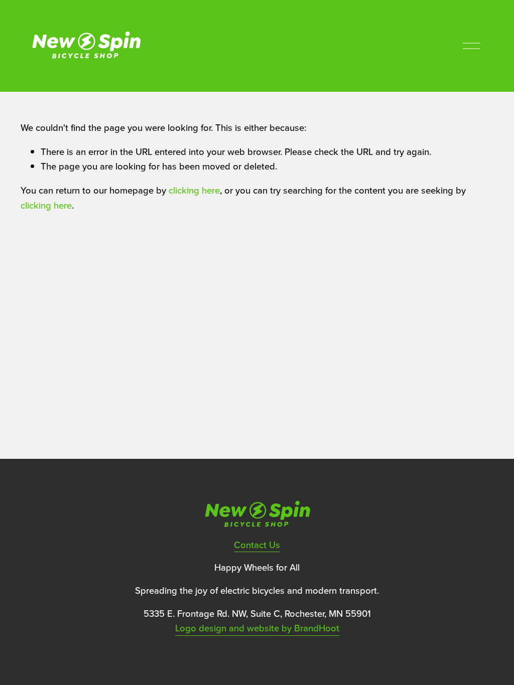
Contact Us (257, 544)
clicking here (194, 190)
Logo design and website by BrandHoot (257, 627)
